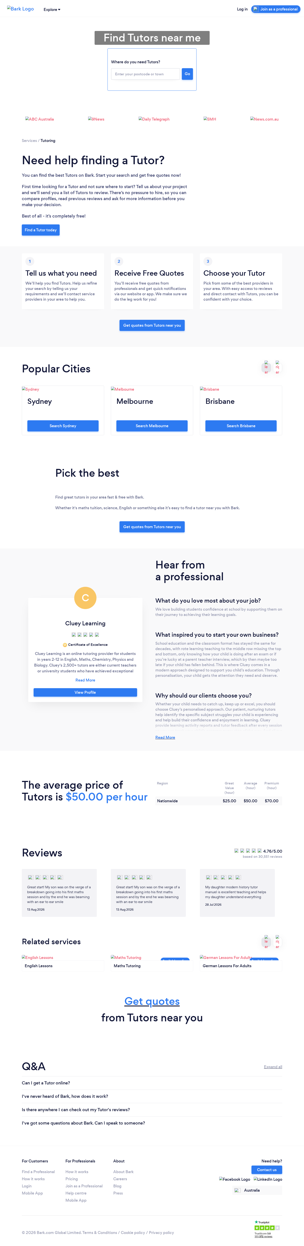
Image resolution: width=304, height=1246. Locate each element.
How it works (33, 1179)
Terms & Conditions (99, 1232)
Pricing (71, 1179)
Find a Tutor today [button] (41, 230)
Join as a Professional (84, 1186)
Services (29, 140)
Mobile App (32, 1193)
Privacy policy (161, 1232)
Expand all (273, 1066)
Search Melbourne (152, 426)
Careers (120, 1179)
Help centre (76, 1193)
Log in (242, 9)
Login (27, 1186)
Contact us (267, 1169)
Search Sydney (63, 426)
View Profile (85, 692)
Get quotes (152, 1001)
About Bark (123, 1171)
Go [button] (187, 73)
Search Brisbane (241, 426)
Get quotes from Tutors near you (152, 527)
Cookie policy (133, 1232)
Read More (165, 737)
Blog (117, 1186)
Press (118, 1193)
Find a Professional (38, 1171)
